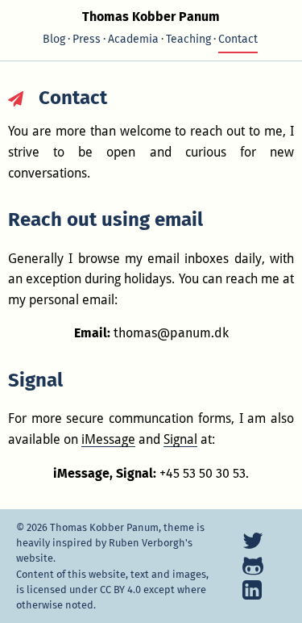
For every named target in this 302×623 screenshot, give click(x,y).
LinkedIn (253, 590)
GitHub (253, 565)
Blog (54, 39)
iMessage (108, 439)
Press (86, 39)
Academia (133, 39)
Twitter (253, 540)
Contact (238, 39)
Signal (180, 439)
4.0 (120, 589)
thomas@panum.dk (171, 333)
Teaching (188, 39)
